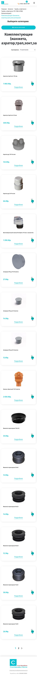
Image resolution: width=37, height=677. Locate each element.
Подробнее (18, 87)
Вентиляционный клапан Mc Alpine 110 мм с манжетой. (18, 232)
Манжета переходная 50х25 (10, 506)
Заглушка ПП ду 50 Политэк (10, 350)
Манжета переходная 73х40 (10, 585)
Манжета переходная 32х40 (10, 467)
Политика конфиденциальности (18, 670)
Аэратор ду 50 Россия (9, 193)
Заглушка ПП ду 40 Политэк (10, 311)
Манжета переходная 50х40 (10, 545)
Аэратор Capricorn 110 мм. (10, 76)
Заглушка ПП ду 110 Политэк (11, 271)
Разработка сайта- (18, 673)
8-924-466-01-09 (24, 4)
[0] (28, 2)
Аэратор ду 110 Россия (9, 154)
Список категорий (19, 27)
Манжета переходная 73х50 (10, 624)
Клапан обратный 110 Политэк (11, 389)
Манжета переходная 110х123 (11, 428)
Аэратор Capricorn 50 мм (10, 115)
